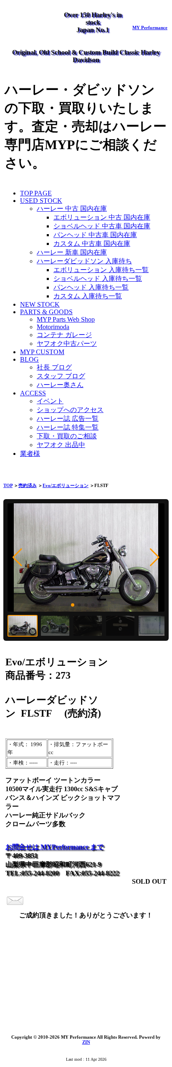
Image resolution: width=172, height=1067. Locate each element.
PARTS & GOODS (46, 311)
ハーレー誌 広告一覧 (68, 418)
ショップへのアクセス (70, 409)
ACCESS (33, 393)
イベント (50, 401)
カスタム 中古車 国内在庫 (91, 243)
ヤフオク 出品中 (61, 444)
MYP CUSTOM (42, 351)
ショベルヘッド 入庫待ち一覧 (97, 278)
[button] (17, 557)
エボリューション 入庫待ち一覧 (101, 269)
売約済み (27, 485)
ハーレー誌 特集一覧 (68, 427)
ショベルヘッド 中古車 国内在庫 (101, 226)
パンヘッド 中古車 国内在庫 (95, 234)
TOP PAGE (36, 193)
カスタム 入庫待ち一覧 (87, 296)
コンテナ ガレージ (64, 334)
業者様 (30, 453)
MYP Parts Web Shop (66, 319)
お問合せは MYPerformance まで (54, 846)
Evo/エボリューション (66, 485)
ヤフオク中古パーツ (67, 343)
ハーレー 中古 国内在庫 (72, 208)
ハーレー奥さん (60, 384)
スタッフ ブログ (61, 376)
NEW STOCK (40, 304)
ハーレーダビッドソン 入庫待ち (84, 261)
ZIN (86, 1042)
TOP (8, 485)
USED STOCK (41, 200)
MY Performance (149, 27)
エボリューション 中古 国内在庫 (101, 217)
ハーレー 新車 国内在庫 (72, 252)
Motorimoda (53, 326)
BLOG (29, 359)
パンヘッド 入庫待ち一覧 (91, 287)
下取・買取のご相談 (67, 436)
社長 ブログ (54, 367)
